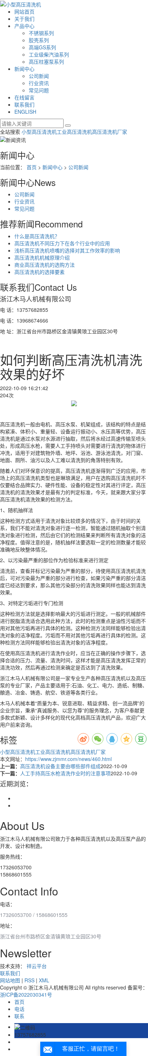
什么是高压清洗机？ (37, 236)
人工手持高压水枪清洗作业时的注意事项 (65, 773)
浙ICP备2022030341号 (26, 994)
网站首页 (24, 11)
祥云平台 (37, 965)
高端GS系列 (42, 47)
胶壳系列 (39, 40)
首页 (32, 167)
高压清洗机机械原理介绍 (42, 257)
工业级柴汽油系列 (49, 54)
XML (44, 980)
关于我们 (24, 18)
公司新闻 (39, 75)
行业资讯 (39, 83)
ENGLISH (25, 111)
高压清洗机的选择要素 (39, 271)
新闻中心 (24, 68)
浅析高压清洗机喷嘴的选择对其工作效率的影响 (67, 250)
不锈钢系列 (41, 32)
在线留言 (24, 97)
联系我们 (24, 104)
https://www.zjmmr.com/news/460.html (68, 758)
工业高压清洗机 (74, 131)
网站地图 (10, 980)
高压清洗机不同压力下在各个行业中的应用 (62, 243)
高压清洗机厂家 (109, 131)
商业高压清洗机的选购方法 (44, 264)
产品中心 (24, 25)
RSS (29, 980)
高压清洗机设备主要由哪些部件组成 (60, 766)
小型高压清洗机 (39, 131)
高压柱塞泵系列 (46, 61)
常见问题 (39, 90)
